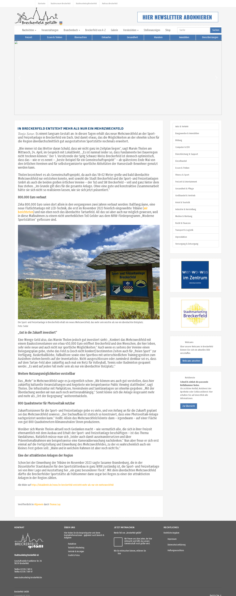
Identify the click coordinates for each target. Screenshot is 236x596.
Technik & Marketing (75, 547)
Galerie (114, 30)
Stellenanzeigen (152, 30)
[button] (19, 78)
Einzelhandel (181, 161)
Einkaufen (106, 37)
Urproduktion (181, 237)
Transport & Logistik (184, 230)
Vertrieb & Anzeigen (75, 551)
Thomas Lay (55, 504)
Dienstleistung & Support (186, 154)
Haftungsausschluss (175, 550)
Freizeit (28, 37)
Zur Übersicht (188, 406)
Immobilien (184, 37)
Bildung (178, 140)
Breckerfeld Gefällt (21, 591)
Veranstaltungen (49, 30)
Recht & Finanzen (183, 223)
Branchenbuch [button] (71, 30)
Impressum (171, 539)
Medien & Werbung (183, 216)
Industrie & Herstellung (185, 209)
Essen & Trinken (54, 37)
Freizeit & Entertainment (186, 181)
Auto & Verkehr (181, 126)
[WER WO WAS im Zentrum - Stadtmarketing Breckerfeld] (191, 288)
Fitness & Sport (182, 174)
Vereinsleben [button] (130, 30)
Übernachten (80, 37)
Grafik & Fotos (73, 555)
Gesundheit (132, 37)
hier (118, 553)
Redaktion (71, 544)
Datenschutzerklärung (175, 545)
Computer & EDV (182, 147)
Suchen (215, 30)
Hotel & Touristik (182, 202)
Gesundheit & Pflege (184, 188)
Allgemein (38, 504)
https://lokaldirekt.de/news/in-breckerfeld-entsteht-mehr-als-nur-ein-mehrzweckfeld (72, 484)
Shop (168, 30)
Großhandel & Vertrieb (185, 195)
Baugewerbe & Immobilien (187, 133)
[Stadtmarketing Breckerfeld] (191, 327)
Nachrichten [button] (28, 30)
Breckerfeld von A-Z (95, 30)
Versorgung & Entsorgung (186, 244)
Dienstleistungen (210, 37)
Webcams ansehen (191, 360)
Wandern (158, 37)
